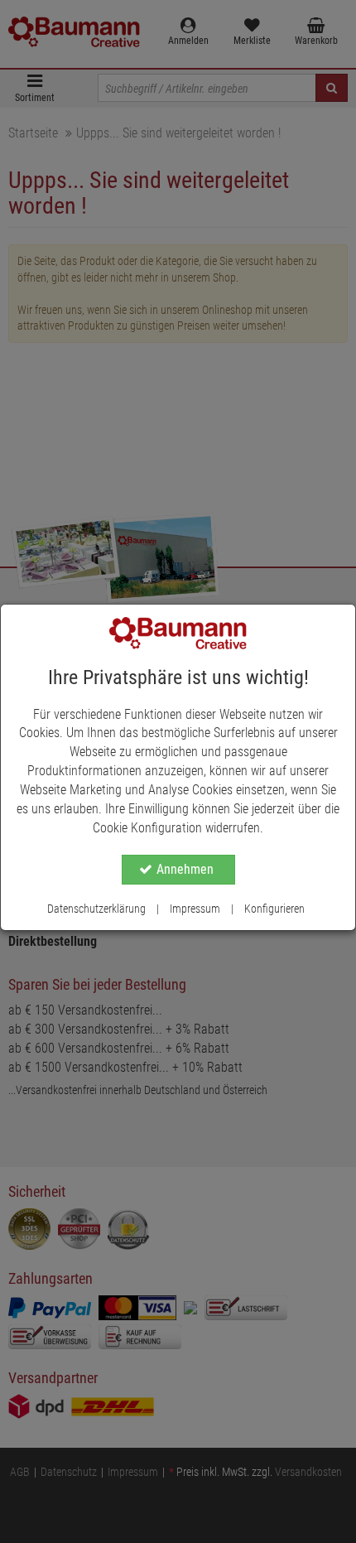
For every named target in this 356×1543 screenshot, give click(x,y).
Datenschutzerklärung (96, 908)
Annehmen (185, 869)
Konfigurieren (274, 908)
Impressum (195, 908)
